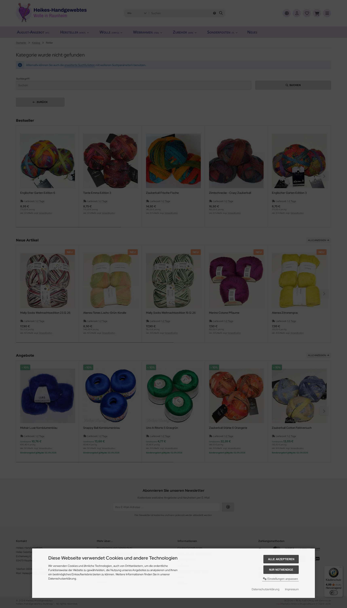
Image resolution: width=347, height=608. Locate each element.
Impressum (292, 589)
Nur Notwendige (281, 569)
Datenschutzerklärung (265, 589)
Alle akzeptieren (281, 559)
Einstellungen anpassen (282, 578)
